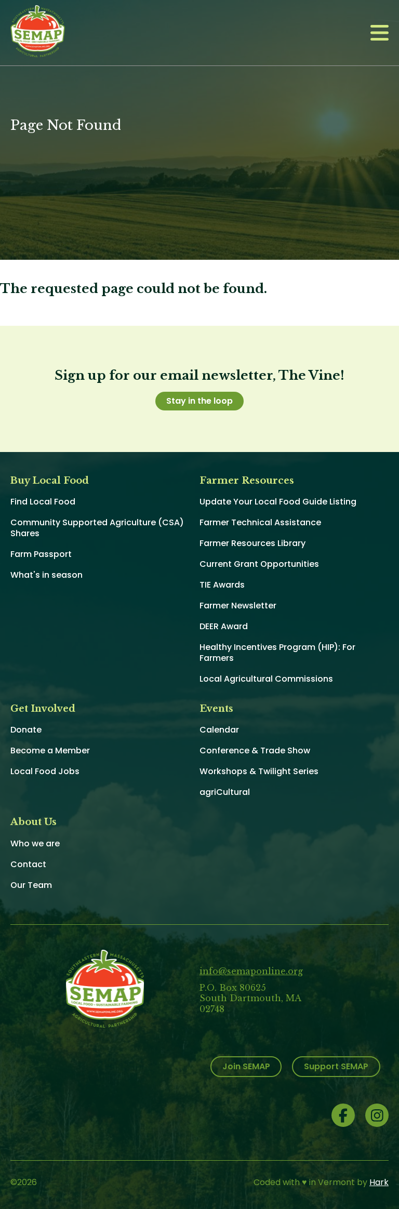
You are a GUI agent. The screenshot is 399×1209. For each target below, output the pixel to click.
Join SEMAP (246, 1066)
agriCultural (225, 792)
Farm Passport (41, 554)
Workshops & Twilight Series (259, 771)
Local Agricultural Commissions (266, 679)
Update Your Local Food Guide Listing (278, 502)
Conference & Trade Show (255, 750)
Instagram (377, 1115)
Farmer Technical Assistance (260, 522)
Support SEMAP (336, 1066)
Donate (26, 730)
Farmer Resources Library (252, 543)
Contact (28, 864)
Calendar (219, 730)
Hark (379, 1182)
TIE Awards (222, 585)
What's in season (46, 575)
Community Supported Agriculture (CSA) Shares (97, 527)
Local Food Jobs (44, 771)
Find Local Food (42, 502)
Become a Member (50, 750)
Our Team (31, 885)
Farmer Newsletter (238, 606)
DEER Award (224, 626)
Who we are (35, 843)
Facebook (343, 1115)
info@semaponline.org (251, 971)
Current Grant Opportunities (259, 564)
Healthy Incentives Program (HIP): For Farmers (277, 652)
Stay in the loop (199, 401)
